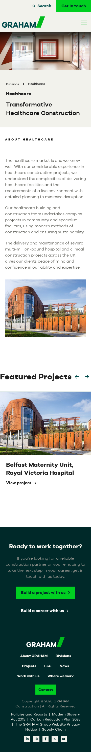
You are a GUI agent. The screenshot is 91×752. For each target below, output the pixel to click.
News (64, 666)
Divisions (63, 656)
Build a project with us (43, 592)
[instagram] (36, 739)
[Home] (23, 22)
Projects (29, 666)
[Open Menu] (84, 22)
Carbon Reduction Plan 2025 (55, 719)
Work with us (28, 676)
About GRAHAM (34, 656)
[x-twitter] (55, 739)
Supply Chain (54, 729)
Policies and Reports (29, 714)
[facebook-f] (45, 739)
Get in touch (73, 6)
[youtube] (64, 739)
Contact (45, 690)
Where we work (61, 676)
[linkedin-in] (27, 739)
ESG (48, 666)
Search (44, 6)
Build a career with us (42, 610)
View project (18, 482)
